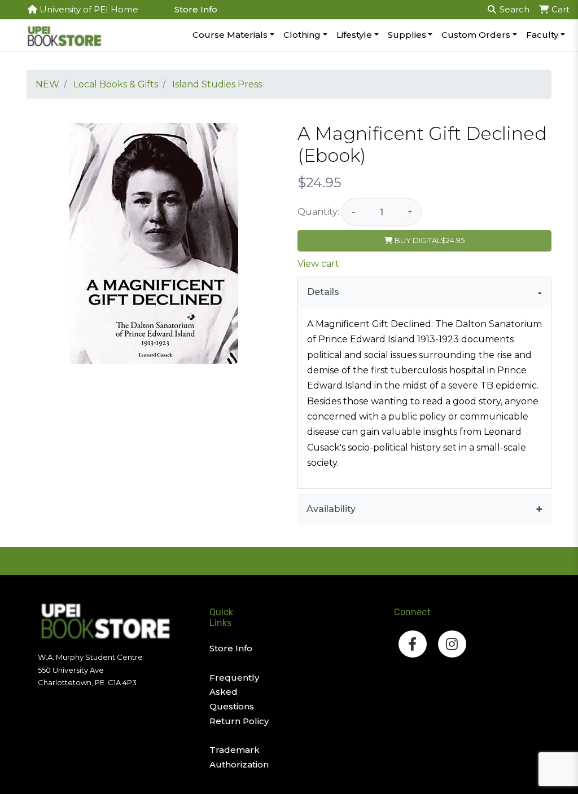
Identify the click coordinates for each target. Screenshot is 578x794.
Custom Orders (475, 34)
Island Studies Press (217, 84)
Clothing (302, 34)
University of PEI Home (87, 9)
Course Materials (230, 34)
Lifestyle (354, 34)
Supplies (407, 34)
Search (513, 9)
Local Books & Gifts (115, 84)
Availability (331, 509)
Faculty (542, 34)
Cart (559, 9)
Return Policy (239, 721)
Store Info (195, 9)
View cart (318, 263)
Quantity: (318, 211)
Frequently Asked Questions (234, 692)
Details (323, 291)
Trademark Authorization (239, 757)
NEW (47, 84)
